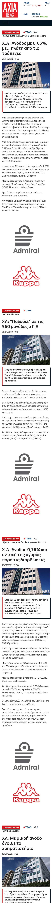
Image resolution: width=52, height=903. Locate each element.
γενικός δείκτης (38, 35)
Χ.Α (35, 32)
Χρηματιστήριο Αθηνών (15, 35)
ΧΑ (35, 827)
